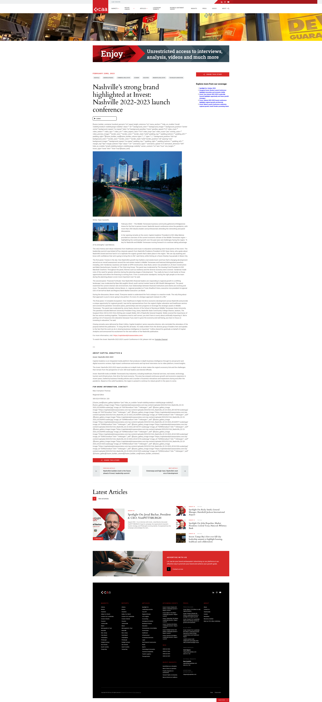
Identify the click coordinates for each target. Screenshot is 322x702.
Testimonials (207, 611)
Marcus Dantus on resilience (170, 677)
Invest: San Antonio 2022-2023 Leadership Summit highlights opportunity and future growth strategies (214, 96)
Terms (211, 692)
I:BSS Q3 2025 (166, 656)
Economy (136, 77)
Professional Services (147, 637)
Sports (144, 647)
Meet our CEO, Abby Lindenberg (212, 621)
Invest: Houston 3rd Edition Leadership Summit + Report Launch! (170, 637)
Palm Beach (104, 635)
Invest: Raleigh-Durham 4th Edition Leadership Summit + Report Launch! (170, 631)
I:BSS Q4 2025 (166, 653)
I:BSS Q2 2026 (166, 649)
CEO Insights (145, 616)
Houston (103, 621)
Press (204, 8)
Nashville (96, 77)
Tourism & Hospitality (147, 651)
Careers (206, 614)
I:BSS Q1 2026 (166, 651)
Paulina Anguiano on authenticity (168, 671)
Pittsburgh (104, 640)
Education (146, 77)
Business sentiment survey (177, 8)
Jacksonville (104, 623)
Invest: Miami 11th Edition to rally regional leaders (191, 610)
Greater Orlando (105, 618)
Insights (194, 8)
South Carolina (105, 647)
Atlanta (103, 607)
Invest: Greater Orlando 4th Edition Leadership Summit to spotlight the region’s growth (190, 615)
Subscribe (117, 2)
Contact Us (207, 609)
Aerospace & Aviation (147, 621)
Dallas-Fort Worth (105, 614)
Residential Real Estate (159, 77)
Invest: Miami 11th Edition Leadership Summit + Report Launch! (170, 614)
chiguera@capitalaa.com (189, 652)
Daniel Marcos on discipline (170, 666)
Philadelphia (104, 637)
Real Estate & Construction (149, 642)
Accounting (145, 618)
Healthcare (145, 633)
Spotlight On (145, 607)
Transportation (146, 656)
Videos (214, 8)
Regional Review (146, 614)
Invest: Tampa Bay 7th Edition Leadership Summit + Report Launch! (170, 620)
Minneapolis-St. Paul (106, 628)
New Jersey (104, 633)
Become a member (208, 618)
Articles (143, 8)
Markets (114, 8)
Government (145, 630)
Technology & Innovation (176, 77)
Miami (102, 626)
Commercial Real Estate (123, 77)
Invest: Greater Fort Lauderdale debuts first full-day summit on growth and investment (191, 620)
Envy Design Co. (137, 692)
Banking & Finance (108, 77)
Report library (127, 8)
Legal (143, 640)
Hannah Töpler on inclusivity (170, 675)
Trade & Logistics (146, 654)
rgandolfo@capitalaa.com (190, 663)
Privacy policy (218, 692)
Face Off (144, 611)
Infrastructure (145, 635)
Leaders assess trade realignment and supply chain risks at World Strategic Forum (191, 640)
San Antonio (104, 644)
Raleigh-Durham (105, 642)
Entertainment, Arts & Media (149, 628)
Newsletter (206, 616)
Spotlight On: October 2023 (207, 88)
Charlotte (103, 611)
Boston (103, 609)
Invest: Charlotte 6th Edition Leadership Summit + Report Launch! (170, 625)
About (224, 8)
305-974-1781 (187, 653)
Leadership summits (157, 8)
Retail (143, 644)
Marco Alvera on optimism (169, 668)
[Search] (228, 8)
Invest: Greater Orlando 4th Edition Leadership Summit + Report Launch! (170, 608)
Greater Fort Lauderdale (107, 616)
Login (112, 2)
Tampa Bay (104, 649)
